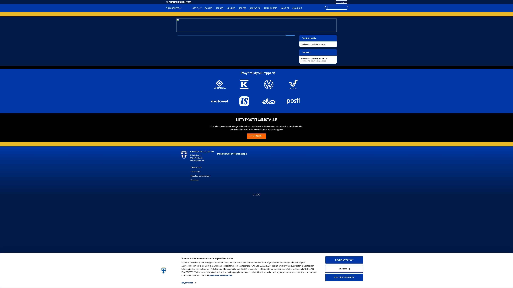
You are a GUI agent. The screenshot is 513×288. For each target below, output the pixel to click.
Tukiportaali (196, 167)
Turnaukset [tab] (271, 8)
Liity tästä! (256, 136)
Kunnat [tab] (231, 8)
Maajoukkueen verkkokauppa (232, 154)
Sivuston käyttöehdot (200, 176)
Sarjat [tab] (209, 8)
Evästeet (195, 180)
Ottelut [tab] (197, 8)
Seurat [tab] (220, 8)
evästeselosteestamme (220, 275)
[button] (336, 8)
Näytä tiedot (187, 283)
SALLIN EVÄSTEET (344, 260)
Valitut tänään (309, 38)
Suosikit (306, 52)
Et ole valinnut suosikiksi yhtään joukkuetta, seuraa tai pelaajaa (314, 59)
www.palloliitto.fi (197, 160)
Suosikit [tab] (297, 8)
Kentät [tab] (242, 8)
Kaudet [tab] (285, 8)
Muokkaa (343, 268)
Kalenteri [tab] (255, 8)
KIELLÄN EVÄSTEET (344, 277)
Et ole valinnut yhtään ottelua (313, 44)
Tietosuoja (195, 171)
